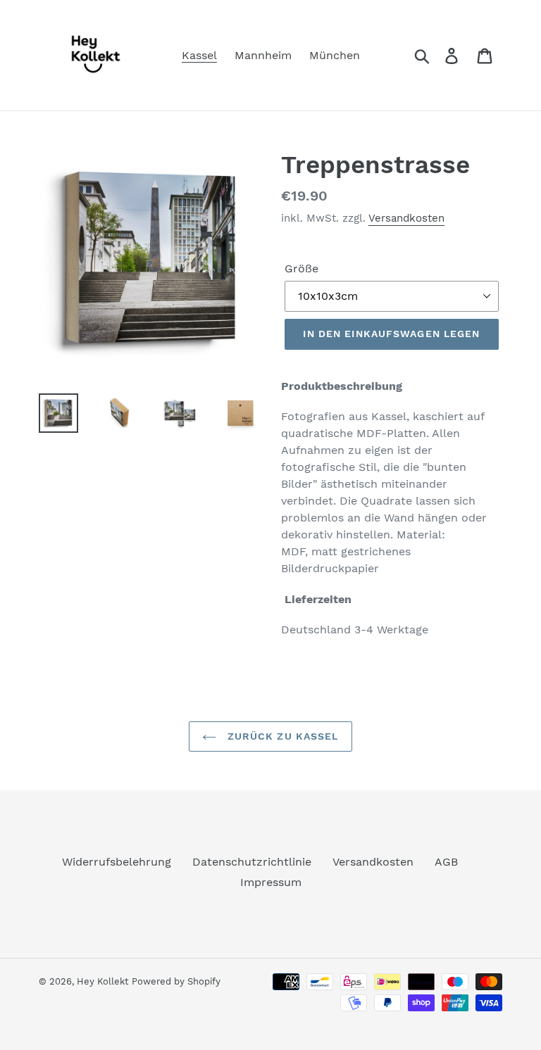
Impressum (270, 882)
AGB (446, 861)
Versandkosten (406, 218)
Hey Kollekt (102, 981)
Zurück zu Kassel (280, 736)
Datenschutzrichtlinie (251, 861)
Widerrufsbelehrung (116, 861)
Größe (301, 268)
